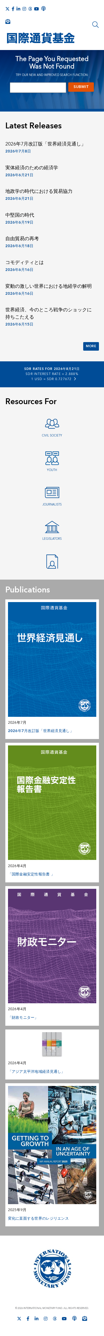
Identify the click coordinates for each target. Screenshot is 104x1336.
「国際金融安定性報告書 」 (31, 874)
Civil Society (52, 435)
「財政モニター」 (23, 1018)
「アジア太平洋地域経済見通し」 (36, 1072)
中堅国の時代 (19, 215)
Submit (81, 87)
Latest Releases (33, 126)
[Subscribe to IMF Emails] (7, 21)
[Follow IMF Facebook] (13, 9)
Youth (52, 470)
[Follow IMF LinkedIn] (18, 9)
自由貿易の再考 (22, 239)
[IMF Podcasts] (43, 8)
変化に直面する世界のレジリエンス (38, 1218)
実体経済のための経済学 (31, 168)
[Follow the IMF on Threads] (30, 9)
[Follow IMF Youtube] (36, 9)
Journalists (52, 504)
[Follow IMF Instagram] (24, 9)
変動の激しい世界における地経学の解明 (48, 286)
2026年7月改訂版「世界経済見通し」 (45, 144)
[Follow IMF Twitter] (7, 9)
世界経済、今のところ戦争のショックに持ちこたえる (48, 313)
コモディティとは (24, 262)
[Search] (95, 24)
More (91, 346)
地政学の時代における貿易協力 (39, 191)
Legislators (52, 538)
